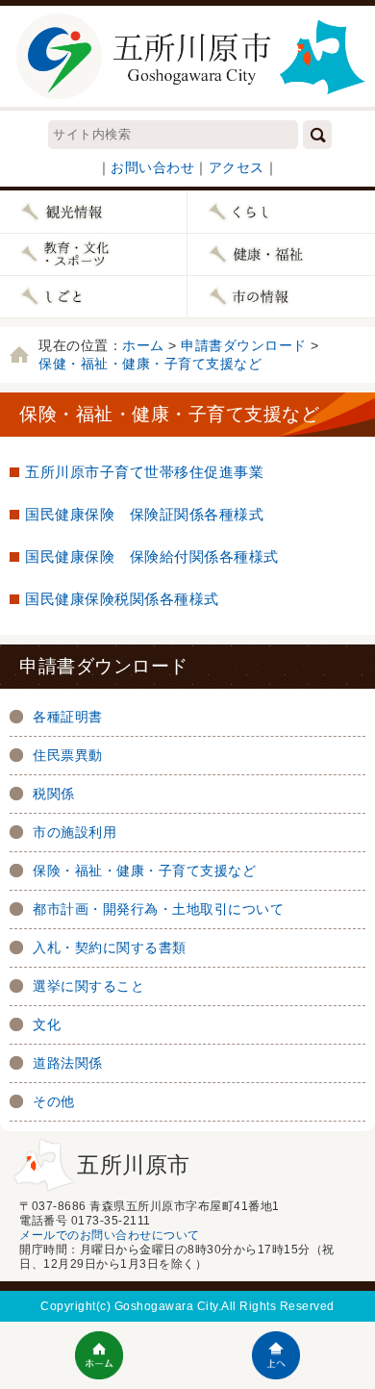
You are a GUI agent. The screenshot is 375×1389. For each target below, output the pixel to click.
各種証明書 (68, 716)
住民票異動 (68, 755)
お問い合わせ (152, 167)
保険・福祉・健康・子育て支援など (144, 870)
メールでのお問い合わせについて (109, 1235)
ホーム (143, 345)
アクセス (236, 167)
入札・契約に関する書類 (110, 947)
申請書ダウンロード (244, 345)
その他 (54, 1101)
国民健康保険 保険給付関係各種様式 (152, 556)
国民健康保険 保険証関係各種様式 (144, 514)
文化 (47, 1024)
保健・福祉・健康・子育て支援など (150, 363)
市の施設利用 (74, 832)
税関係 (54, 793)
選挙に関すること (88, 986)
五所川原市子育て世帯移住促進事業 (144, 472)
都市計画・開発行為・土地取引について (158, 909)
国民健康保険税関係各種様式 (122, 599)
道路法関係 (68, 1063)
